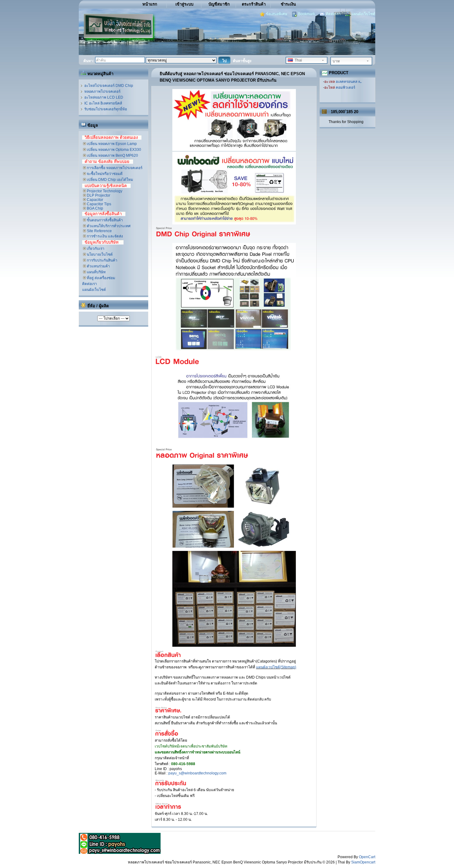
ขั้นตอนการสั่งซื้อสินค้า (104, 220)
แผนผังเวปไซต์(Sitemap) (276, 667)
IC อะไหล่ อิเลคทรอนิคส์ (103, 103)
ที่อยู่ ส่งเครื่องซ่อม (100, 278)
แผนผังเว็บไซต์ (363, 14)
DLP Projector (98, 195)
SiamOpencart (363, 862)
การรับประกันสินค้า (101, 260)
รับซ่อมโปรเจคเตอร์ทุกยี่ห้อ (105, 109)
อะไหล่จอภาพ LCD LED (103, 97)
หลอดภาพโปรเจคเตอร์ (102, 91)
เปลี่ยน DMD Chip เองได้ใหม (109, 179)
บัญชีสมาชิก (219, 4)
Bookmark (306, 14)
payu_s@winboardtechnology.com (197, 773)
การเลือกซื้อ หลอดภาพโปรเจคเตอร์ (114, 168)
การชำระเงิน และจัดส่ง (104, 236)
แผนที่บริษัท (96, 272)
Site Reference (99, 231)
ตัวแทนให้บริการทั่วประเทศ (108, 226)
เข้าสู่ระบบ (184, 4)
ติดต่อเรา (333, 14)
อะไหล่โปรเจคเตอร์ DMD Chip (108, 85)
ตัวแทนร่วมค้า (98, 266)
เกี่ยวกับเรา (95, 248)
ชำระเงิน (288, 4)
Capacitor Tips (98, 204)
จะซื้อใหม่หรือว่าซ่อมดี (104, 174)
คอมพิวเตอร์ (345, 85)
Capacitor (94, 200)
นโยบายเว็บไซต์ (99, 254)
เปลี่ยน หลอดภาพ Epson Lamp (111, 144)
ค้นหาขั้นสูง (242, 61)
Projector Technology (104, 191)
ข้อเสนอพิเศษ (276, 14)
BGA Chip (94, 208)
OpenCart (367, 857)
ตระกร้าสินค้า (254, 4)
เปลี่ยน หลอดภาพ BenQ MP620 (112, 155)
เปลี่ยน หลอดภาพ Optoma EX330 (113, 149)
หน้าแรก (149, 4)
